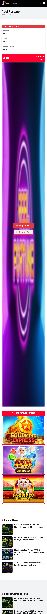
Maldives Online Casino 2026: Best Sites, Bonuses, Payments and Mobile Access (29, 552)
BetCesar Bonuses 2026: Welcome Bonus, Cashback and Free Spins (28, 538)
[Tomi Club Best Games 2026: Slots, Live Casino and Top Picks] (7, 572)
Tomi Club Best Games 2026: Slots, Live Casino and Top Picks (28, 564)
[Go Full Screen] (7, 58)
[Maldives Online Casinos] (10, 3)
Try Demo (23, 430)
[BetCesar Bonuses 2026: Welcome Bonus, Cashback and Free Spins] (7, 547)
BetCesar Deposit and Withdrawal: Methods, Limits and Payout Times (28, 526)
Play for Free (25, 232)
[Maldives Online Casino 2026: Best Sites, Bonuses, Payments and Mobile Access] (7, 560)
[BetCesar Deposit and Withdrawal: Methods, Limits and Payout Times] (7, 534)
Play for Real (25, 225)
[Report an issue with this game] (4, 58)
